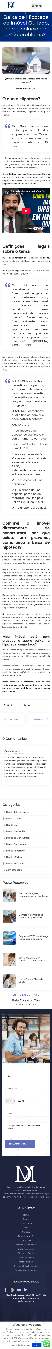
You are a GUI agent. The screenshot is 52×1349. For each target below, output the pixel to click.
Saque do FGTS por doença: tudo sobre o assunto (34, 937)
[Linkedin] (25, 1289)
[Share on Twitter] (8, 705)
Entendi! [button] (36, 1345)
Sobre (26, 1219)
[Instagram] (12, 1289)
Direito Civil (12, 825)
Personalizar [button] (14, 1341)
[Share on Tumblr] (16, 705)
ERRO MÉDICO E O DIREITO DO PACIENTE (32, 959)
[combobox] (9, 1101)
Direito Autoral (14, 818)
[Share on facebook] (4, 705)
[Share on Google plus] (20, 705)
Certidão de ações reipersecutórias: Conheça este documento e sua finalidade (33, 895)
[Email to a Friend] (29, 705)
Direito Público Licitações (26, 1266)
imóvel (31, 180)
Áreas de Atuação (26, 1236)
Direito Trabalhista (16, 863)
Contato (26, 1231)
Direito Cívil (26, 1240)
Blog (26, 1227)
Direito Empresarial (16, 844)
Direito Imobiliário (15, 851)
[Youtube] (19, 1289)
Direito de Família (26, 1253)
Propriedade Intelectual (26, 1270)
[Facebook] (5, 1289)
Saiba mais (25, 1345)
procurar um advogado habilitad (17, 656)
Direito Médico (14, 857)
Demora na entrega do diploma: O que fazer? (31, 916)
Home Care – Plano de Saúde (31, 980)
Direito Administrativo (17, 812)
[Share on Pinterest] (24, 705)
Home (26, 1214)
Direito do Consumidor (18, 838)
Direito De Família (15, 831)
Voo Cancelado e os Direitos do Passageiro (13, 719)
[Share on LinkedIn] (12, 705)
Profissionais (26, 1223)
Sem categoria (14, 870)
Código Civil (44, 363)
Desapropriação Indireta (39, 719)
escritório (14, 681)
